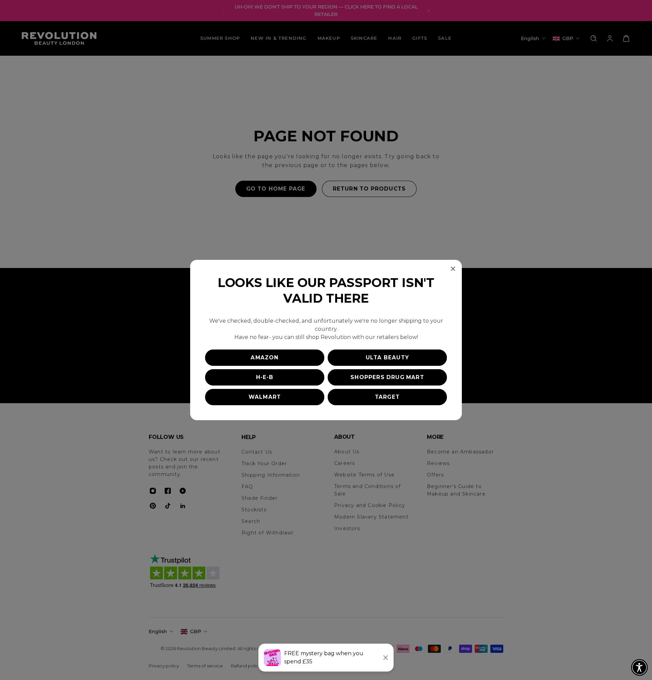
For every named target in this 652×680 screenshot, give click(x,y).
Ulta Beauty (387, 357)
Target (387, 397)
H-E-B (265, 377)
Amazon (264, 357)
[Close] (453, 269)
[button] (639, 667)
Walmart (265, 397)
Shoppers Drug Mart (387, 377)
